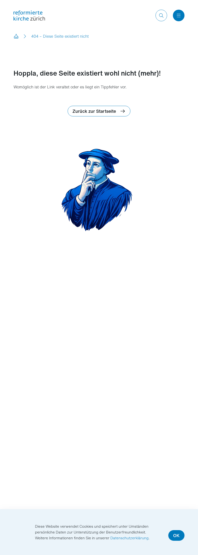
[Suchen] (161, 15)
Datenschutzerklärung (129, 538)
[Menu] (178, 15)
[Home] (16, 36)
